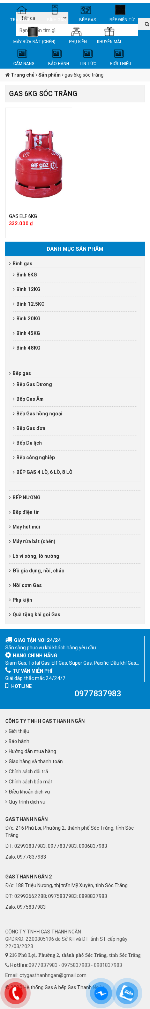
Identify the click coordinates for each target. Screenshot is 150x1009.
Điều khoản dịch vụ (29, 792)
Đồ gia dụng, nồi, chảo (39, 571)
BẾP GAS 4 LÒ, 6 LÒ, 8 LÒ (44, 472)
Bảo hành (19, 741)
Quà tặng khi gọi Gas (36, 614)
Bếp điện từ (26, 512)
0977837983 (31, 857)
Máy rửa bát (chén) (34, 541)
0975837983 (31, 907)
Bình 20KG (28, 318)
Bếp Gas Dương (34, 384)
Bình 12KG (28, 289)
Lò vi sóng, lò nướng (36, 556)
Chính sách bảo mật (31, 782)
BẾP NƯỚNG (26, 497)
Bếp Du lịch (29, 443)
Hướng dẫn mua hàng (32, 751)
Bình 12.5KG (30, 304)
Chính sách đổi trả (28, 771)
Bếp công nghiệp (35, 457)
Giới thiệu (19, 731)
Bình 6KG (26, 275)
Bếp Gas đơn (30, 428)
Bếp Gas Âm (30, 399)
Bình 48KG (28, 348)
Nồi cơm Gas (27, 585)
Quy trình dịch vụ (27, 802)
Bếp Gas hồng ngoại (39, 413)
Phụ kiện (22, 600)
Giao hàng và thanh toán (36, 761)
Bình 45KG (28, 333)
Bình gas (22, 263)
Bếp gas (22, 373)
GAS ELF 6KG (23, 216)
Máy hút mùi (26, 527)
